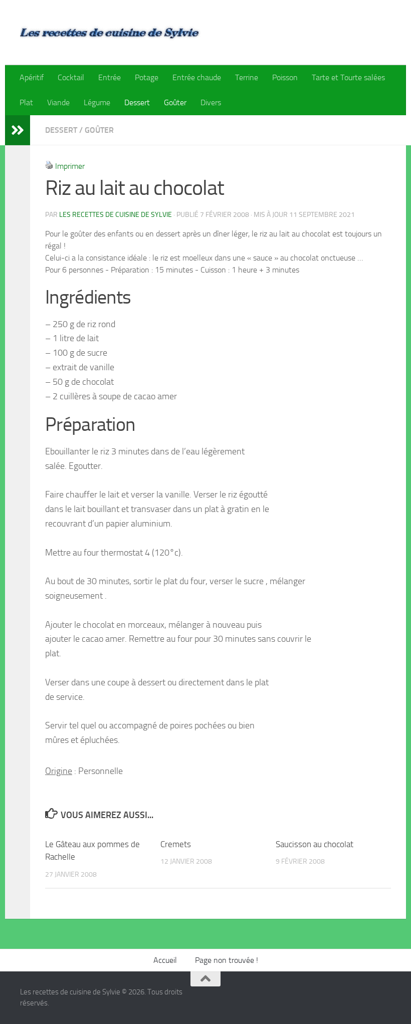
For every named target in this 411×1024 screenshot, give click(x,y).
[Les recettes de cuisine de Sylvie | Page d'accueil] (110, 32)
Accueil (165, 960)
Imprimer (70, 166)
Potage (146, 77)
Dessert (137, 102)
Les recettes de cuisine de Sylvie (115, 214)
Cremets (175, 844)
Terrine (246, 77)
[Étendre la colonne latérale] (17, 130)
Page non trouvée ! (226, 960)
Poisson (285, 77)
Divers (210, 102)
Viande (58, 102)
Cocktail (71, 77)
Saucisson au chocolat (314, 844)
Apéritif (32, 77)
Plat (26, 102)
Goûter (175, 102)
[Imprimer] (49, 166)
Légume (97, 102)
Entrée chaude (196, 77)
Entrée (109, 77)
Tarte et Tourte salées (348, 77)
